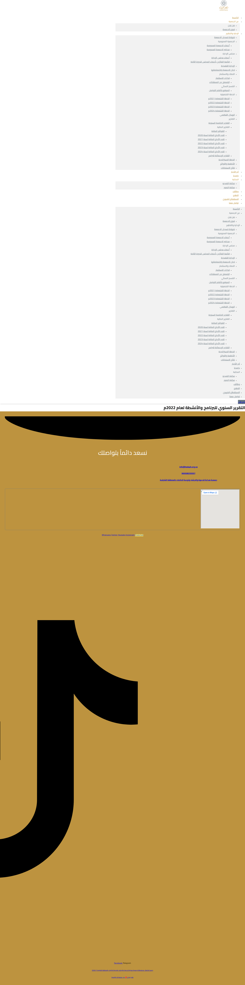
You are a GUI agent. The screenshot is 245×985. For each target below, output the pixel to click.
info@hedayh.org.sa (188, 467)
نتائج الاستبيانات (228, 168)
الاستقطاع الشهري (231, 392)
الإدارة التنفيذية (228, 66)
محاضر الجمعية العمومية (218, 50)
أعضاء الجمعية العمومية (218, 45)
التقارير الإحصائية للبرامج (219, 156)
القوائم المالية (218, 131)
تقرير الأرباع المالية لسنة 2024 (211, 151)
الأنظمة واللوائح (227, 164)
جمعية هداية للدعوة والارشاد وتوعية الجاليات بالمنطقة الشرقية (188, 480)
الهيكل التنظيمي (227, 115)
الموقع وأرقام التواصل (219, 90)
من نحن (231, 25)
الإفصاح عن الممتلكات (219, 82)
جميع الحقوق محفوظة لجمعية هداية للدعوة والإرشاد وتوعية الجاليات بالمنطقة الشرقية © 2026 (122, 970)
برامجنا (237, 368)
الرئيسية (236, 209)
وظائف (237, 384)
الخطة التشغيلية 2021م (219, 98)
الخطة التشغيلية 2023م (219, 107)
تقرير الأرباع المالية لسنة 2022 (211, 143)
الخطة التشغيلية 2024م (219, 111)
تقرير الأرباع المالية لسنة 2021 (211, 139)
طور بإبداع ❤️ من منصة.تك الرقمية (122, 977)
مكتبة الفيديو (229, 183)
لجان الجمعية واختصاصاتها (223, 70)
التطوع (237, 388)
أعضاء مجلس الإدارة (220, 58)
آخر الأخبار (236, 364)
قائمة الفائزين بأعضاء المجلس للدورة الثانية (210, 62)
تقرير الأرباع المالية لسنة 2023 (211, 147)
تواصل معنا (234, 203)
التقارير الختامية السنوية (219, 123)
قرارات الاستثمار (223, 78)
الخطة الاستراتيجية (227, 160)
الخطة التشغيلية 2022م (219, 103)
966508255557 (188, 473)
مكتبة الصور (229, 187)
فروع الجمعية (229, 221)
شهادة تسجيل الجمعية (224, 37)
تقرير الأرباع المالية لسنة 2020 (211, 135)
